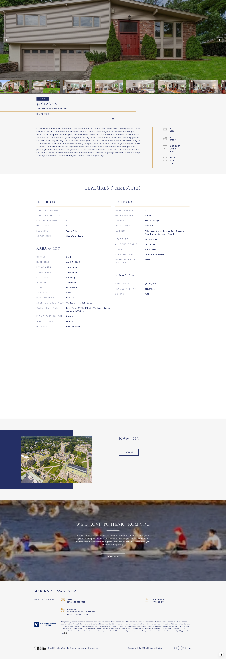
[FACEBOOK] (176, 648)
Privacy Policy (155, 648)
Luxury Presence (89, 648)
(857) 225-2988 (158, 602)
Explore (129, 452)
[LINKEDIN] (189, 648)
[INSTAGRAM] (183, 648)
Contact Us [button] (113, 557)
